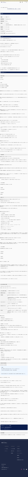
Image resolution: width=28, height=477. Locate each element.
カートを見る (6, 448)
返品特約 (18, 457)
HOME (1, 7)
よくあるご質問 (13, 448)
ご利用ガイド (18, 448)
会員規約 (18, 455)
